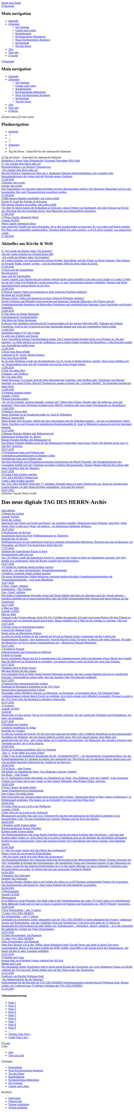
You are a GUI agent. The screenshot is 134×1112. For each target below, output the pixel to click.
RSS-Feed (74, 160)
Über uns (13, 52)
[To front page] (5, 1043)
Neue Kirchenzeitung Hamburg (32, 39)
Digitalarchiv (36, 160)
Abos (26, 160)
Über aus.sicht (16, 1055)
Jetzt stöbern (8, 510)
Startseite (13, 20)
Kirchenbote (22, 42)
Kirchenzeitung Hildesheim (30, 36)
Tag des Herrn (23, 46)
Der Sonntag (22, 27)
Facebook (49, 160)
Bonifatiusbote (23, 33)
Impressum (14, 1098)
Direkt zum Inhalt (11, 2)
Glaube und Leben (25, 30)
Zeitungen (14, 24)
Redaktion (7, 160)
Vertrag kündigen (17, 1107)
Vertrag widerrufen (18, 1104)
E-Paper (17, 160)
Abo (10, 49)
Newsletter (62, 160)
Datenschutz (15, 1101)
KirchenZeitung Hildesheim (23, 1079)
